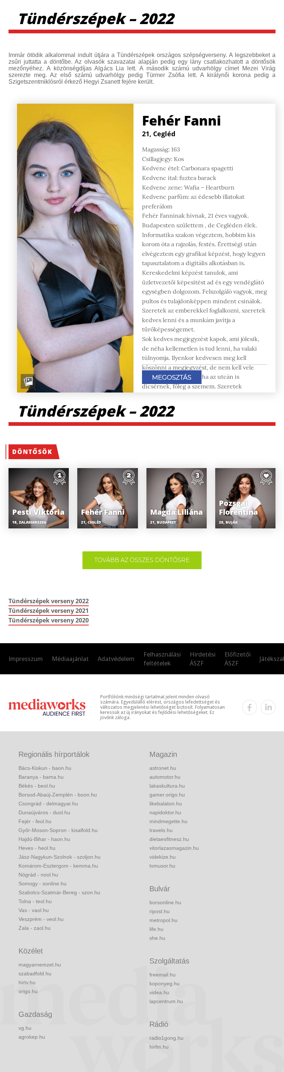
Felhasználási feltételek (162, 658)
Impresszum (26, 659)
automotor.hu (164, 777)
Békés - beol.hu (36, 786)
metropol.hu (163, 920)
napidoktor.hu (165, 812)
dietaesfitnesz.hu (169, 839)
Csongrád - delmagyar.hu (48, 803)
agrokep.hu (31, 1037)
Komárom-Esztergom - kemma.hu (58, 866)
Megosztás (171, 377)
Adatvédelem (116, 659)
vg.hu (24, 1028)
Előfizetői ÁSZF (237, 658)
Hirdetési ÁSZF (203, 658)
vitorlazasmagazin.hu (174, 848)
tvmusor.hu (162, 866)
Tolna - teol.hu (35, 901)
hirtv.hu (27, 982)
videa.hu (159, 992)
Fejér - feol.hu (34, 821)
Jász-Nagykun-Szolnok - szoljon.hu (59, 857)
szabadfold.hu (34, 973)
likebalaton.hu (165, 803)
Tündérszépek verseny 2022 (49, 601)
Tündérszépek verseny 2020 (49, 620)
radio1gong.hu (166, 1038)
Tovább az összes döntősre (142, 560)
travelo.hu (161, 830)
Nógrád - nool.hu (38, 875)
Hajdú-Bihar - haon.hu (44, 839)
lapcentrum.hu (166, 1001)
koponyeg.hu (164, 983)
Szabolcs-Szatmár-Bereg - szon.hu (59, 892)
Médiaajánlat (70, 659)
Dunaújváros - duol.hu (44, 812)
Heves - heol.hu (36, 848)
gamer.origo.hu (167, 795)
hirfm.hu (159, 1047)
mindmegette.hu (168, 821)
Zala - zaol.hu (34, 928)
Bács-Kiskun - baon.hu (44, 768)
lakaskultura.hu (167, 786)
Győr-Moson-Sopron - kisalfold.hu (58, 830)
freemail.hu (162, 975)
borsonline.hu (165, 902)
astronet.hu (162, 768)
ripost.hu (159, 911)
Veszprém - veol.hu (41, 919)
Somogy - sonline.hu (42, 883)
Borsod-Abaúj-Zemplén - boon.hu (57, 795)
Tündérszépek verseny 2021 (49, 611)
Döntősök (32, 452)
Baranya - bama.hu (41, 777)
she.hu (157, 938)
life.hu (156, 929)
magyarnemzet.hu (39, 965)
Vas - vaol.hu (33, 910)
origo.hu (28, 991)
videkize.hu (162, 857)
